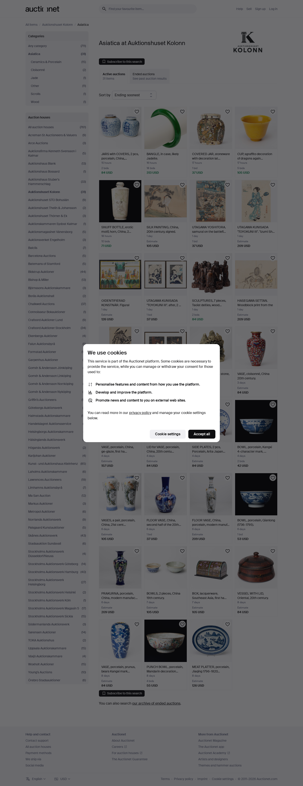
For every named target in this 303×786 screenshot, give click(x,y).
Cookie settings (167, 434)
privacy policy (140, 412)
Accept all (202, 434)
